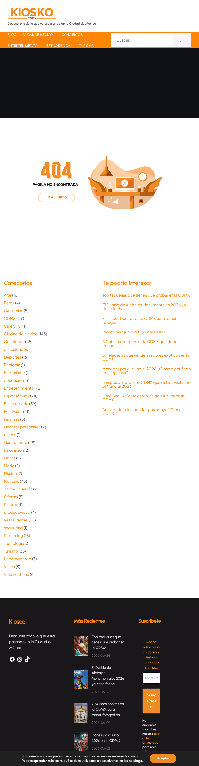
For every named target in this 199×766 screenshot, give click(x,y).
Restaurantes (16, 519)
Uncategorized (17, 558)
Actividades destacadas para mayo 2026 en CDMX (143, 411)
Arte (7, 295)
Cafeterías (13, 310)
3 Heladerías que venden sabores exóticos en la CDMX (145, 357)
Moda (9, 465)
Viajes (9, 566)
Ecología (12, 364)
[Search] (181, 40)
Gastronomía (15, 442)
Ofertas (11, 496)
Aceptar (163, 758)
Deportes (12, 357)
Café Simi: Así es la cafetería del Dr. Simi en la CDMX (143, 398)
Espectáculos (16, 395)
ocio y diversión (18, 488)
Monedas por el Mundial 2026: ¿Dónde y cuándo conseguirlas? (146, 371)
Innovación (14, 450)
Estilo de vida (16, 403)
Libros (9, 457)
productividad (17, 512)
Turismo (11, 550)
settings (135, 760)
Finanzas (11, 419)
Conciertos (14, 341)
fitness (10, 434)
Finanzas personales (22, 426)
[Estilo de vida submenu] (72, 46)
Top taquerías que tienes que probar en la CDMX (146, 295)
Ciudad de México (21, 333)
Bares (9, 302)
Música (10, 473)
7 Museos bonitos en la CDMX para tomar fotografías (139, 320)
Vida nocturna (16, 574)
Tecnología (14, 543)
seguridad (13, 527)
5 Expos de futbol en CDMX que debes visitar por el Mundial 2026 (147, 384)
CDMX (10, 318)
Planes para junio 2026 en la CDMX (134, 332)
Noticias (11, 481)
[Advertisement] (99, 84)
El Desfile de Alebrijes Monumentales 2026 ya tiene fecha (144, 307)
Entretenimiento (19, 388)
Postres (11, 504)
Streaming (13, 535)
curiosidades (16, 349)
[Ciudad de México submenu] (55, 35)
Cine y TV (12, 326)
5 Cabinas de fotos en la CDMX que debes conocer (141, 343)
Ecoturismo (14, 372)
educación (14, 380)
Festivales (13, 411)
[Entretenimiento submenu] (40, 46)
